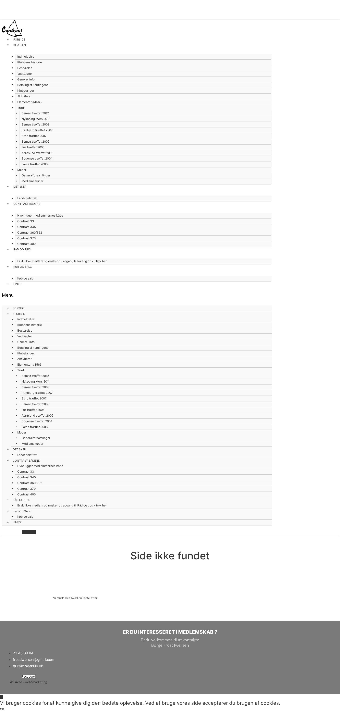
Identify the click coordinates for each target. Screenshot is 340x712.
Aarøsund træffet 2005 (37, 153)
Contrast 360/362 (29, 232)
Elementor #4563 (29, 102)
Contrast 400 (26, 244)
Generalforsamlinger (36, 175)
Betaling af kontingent (32, 85)
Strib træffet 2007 (34, 136)
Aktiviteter (24, 96)
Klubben (19, 44)
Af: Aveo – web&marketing (28, 682)
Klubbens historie (29, 62)
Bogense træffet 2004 (37, 158)
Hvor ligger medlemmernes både (40, 215)
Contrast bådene (26, 203)
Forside (19, 39)
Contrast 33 (25, 221)
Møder (21, 170)
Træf (20, 108)
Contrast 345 (26, 227)
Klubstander (25, 90)
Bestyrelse (24, 68)
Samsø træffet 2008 (35, 124)
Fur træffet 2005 (33, 147)
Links (17, 284)
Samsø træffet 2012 (35, 113)
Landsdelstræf (27, 198)
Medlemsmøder (32, 181)
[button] (137, 295)
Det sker (19, 186)
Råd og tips (22, 249)
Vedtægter (24, 74)
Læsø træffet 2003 (35, 164)
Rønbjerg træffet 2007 (37, 130)
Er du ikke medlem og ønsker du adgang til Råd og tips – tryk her (62, 261)
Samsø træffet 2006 (35, 141)
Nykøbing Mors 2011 (36, 119)
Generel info (26, 79)
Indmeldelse (25, 56)
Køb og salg (22, 266)
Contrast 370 (26, 238)
